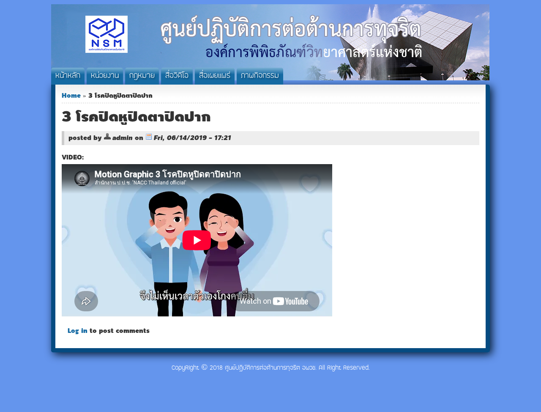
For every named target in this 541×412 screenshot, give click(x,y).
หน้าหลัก (67, 76)
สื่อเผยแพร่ (214, 76)
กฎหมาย (142, 76)
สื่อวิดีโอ (177, 76)
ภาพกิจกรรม (260, 76)
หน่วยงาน (105, 76)
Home (71, 95)
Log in (77, 330)
